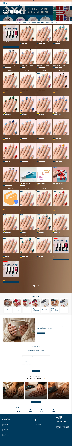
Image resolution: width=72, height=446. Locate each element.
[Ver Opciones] (68, 181)
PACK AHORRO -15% (6, 41)
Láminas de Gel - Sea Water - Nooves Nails (59, 41)
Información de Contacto (5, 424)
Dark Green (4, 112)
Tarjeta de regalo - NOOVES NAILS (58, 183)
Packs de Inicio (24, 22)
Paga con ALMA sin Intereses (5, 435)
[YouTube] (63, 430)
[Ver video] (21, 39)
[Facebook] (56, 430)
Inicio (15, 5)
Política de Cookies (4, 430)
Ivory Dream (4, 230)
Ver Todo (56, 22)
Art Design (29, 22)
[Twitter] (58, 430)
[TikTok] (65, 430)
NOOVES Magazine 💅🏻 (5, 418)
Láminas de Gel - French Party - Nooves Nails (43, 65)
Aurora (21, 254)
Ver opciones (61, 188)
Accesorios (52, 22)
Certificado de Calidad (5, 420)
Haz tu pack (61, 259)
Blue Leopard (22, 112)
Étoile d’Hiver (38, 254)
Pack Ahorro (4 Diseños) (56, 254)
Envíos (3, 425)
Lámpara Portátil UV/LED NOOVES (25, 183)
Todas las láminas (37, 420)
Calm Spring (4, 183)
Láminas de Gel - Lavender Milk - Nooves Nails (43, 41)
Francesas (38, 22)
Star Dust (4, 254)
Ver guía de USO (41, 333)
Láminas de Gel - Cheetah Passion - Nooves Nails (26, 65)
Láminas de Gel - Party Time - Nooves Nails (59, 65)
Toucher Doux (55, 230)
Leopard (21, 41)
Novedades (20, 22)
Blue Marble (55, 112)
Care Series (47, 22)
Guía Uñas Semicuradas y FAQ (6, 419)
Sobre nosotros (4, 434)
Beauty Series (43, 22)
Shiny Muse (38, 230)
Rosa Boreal (21, 230)
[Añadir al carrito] (34, 40)
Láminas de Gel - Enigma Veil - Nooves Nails (9, 65)
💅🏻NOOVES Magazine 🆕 (38, 424)
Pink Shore (38, 112)
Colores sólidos (34, 22)
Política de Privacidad (5, 429)
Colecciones (36, 419)
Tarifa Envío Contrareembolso (41, 183)
